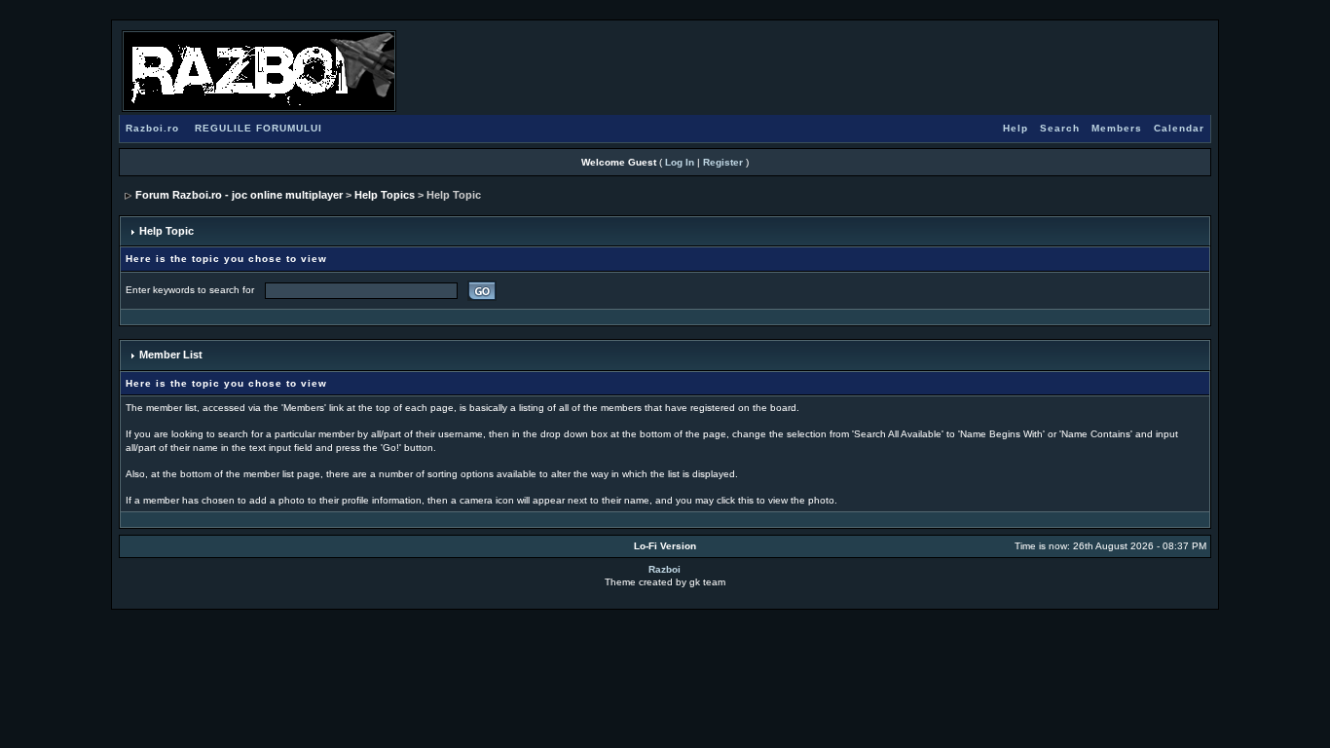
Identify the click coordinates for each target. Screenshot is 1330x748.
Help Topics (384, 195)
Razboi (664, 569)
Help (1015, 128)
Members (1116, 128)
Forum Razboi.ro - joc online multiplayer (239, 195)
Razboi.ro (152, 128)
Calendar (1179, 128)
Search (1060, 128)
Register (723, 162)
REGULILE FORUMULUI (258, 128)
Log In (679, 162)
